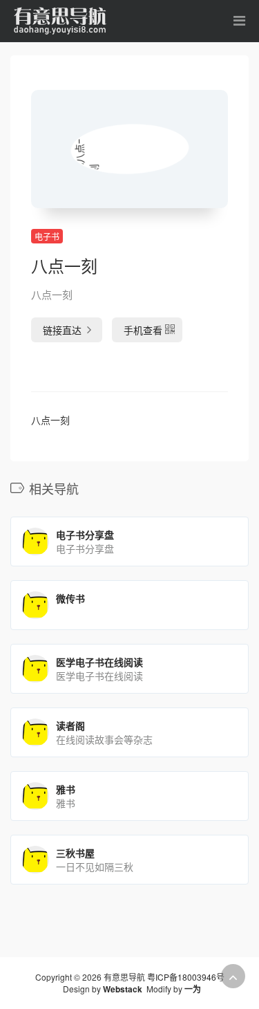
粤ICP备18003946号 (185, 977)
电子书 (47, 236)
